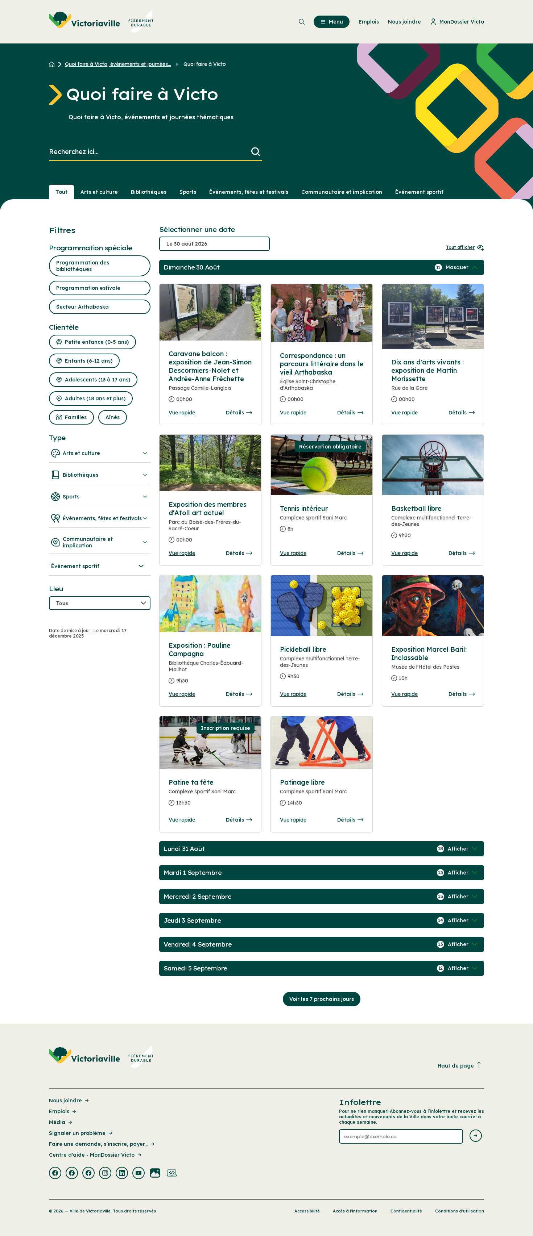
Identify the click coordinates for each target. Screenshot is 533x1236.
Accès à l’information (355, 1211)
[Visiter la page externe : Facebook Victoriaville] (55, 1174)
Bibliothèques (148, 192)
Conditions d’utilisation (459, 1211)
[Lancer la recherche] (255, 152)
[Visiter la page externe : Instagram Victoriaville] (105, 1174)
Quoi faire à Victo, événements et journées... (118, 64)
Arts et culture (99, 192)
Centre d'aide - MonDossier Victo (92, 1155)
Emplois (59, 1111)
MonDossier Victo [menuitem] (461, 21)
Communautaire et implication (341, 192)
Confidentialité (406, 1211)
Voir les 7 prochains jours (321, 999)
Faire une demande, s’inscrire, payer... (98, 1144)
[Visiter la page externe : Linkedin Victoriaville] (122, 1174)
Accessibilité (307, 1211)
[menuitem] (101, 22)
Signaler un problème (77, 1133)
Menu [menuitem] (336, 21)
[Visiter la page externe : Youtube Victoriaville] (138, 1174)
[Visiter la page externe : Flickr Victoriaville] (155, 1174)
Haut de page (456, 1065)
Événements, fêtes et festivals (248, 192)
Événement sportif (419, 192)
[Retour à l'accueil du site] (53, 64)
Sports (187, 192)
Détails (235, 412)
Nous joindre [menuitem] (404, 21)
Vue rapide (182, 412)
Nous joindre (65, 1100)
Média (57, 1122)
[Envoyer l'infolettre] (475, 1136)
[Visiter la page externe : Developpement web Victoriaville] (172, 1174)
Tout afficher (460, 247)
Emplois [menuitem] (369, 21)
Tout (61, 192)
